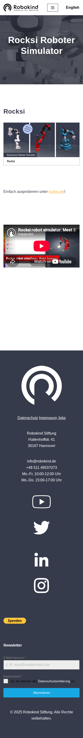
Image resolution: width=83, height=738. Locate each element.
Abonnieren (41, 692)
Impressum (48, 418)
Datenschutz (28, 418)
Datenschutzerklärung (54, 681)
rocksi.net (56, 192)
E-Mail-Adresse (14, 657)
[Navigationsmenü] (52, 8)
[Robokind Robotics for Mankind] (21, 7)
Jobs (62, 418)
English (72, 7)
